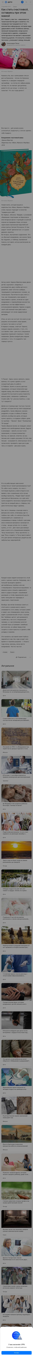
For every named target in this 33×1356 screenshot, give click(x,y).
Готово (16, 1353)
